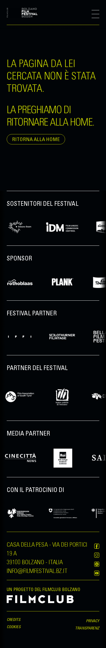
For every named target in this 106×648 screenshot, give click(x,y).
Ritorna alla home (36, 139)
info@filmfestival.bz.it (37, 570)
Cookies (14, 626)
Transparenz (87, 628)
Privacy (92, 620)
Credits (14, 619)
